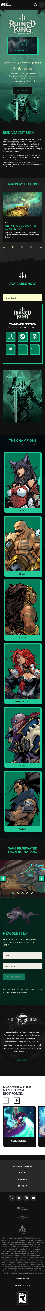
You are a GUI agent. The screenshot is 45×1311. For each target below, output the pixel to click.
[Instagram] (26, 1197)
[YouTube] (33, 1197)
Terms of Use (22, 1279)
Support (22, 1186)
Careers (22, 1179)
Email (7, 955)
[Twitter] (11, 1197)
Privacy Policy (16, 989)
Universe (22, 1173)
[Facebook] (19, 1197)
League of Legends (22, 1166)
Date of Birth (10, 966)
